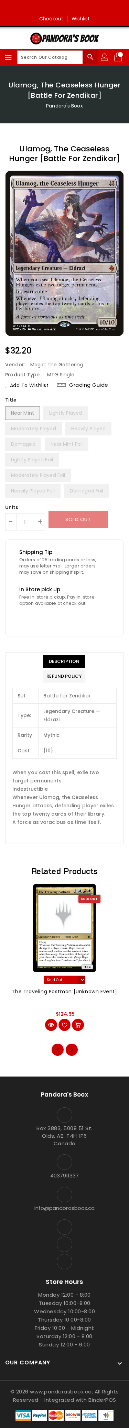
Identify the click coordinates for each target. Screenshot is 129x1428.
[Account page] (105, 57)
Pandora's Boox (64, 105)
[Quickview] (51, 1025)
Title (11, 399)
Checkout (51, 18)
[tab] (64, 661)
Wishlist (81, 18)
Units (12, 507)
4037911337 (64, 1175)
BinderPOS (102, 1399)
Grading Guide (88, 385)
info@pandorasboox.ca (64, 1208)
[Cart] (119, 57)
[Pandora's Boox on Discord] (78, 8)
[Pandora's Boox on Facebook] (51, 8)
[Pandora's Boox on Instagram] (65, 8)
